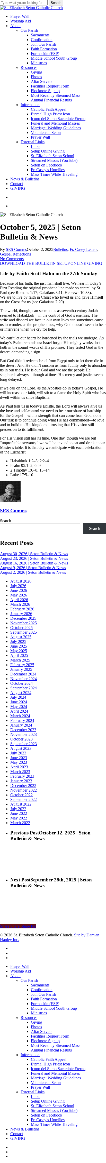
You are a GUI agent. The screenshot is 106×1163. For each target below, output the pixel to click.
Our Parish (29, 980)
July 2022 (18, 809)
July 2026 (18, 586)
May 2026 (18, 595)
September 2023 (23, 744)
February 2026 (22, 609)
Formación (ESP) (45, 1003)
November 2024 (23, 678)
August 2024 (20, 692)
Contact (16, 1134)
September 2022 (23, 799)
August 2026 (20, 581)
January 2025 (21, 669)
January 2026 (21, 613)
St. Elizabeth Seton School (52, 1106)
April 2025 (19, 655)
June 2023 (18, 757)
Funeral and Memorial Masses (55, 1073)
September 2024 (23, 688)
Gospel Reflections (15, 254)
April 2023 (19, 767)
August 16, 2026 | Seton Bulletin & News (34, 563)
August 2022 (20, 804)
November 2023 (23, 734)
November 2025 (23, 623)
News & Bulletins (24, 1129)
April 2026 (19, 600)
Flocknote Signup (45, 1041)
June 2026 (18, 590)
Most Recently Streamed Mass (55, 1045)
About (15, 976)
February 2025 (22, 665)
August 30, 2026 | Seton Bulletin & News (34, 554)
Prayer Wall (19, 966)
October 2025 (21, 627)
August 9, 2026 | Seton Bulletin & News (33, 567)
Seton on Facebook (46, 1115)
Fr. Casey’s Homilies (48, 1120)
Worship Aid (20, 971)
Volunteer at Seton (46, 1082)
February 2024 (22, 720)
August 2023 (20, 748)
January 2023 (21, 781)
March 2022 (20, 823)
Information (30, 1055)
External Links (33, 1092)
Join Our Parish (43, 994)
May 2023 (18, 762)
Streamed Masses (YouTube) (54, 1110)
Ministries (39, 1013)
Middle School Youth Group (54, 1008)
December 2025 (23, 618)
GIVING (17, 1138)
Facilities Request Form (50, 1036)
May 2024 (18, 706)
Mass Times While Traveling (54, 1124)
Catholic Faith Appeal (48, 1059)
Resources (29, 1017)
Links (35, 1096)
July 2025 (18, 641)
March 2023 (20, 771)
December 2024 (23, 674)
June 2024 (18, 702)
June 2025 (18, 646)
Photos (36, 1027)
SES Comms (16, 249)
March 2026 (20, 604)
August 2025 (20, 637)
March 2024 (20, 716)
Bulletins (60, 249)
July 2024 (18, 697)
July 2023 (18, 753)
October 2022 (21, 795)
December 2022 (23, 785)
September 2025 (23, 632)
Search (56, 3)
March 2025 (20, 660)
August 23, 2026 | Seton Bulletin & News (34, 558)
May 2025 (18, 651)
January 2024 (21, 725)
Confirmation (41, 989)
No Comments (12, 259)
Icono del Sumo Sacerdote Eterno (58, 1068)
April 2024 (19, 711)
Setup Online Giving (48, 1101)
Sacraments (40, 985)
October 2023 (21, 739)
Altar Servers (41, 1031)
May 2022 (18, 818)
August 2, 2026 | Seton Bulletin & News (33, 572)
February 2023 (22, 776)
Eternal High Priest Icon (50, 1064)
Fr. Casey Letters (83, 249)
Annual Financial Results (51, 1050)
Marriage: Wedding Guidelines (56, 1078)
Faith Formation (44, 999)
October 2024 (21, 683)
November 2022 (23, 790)
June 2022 (18, 813)
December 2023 (23, 730)
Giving (36, 1022)
